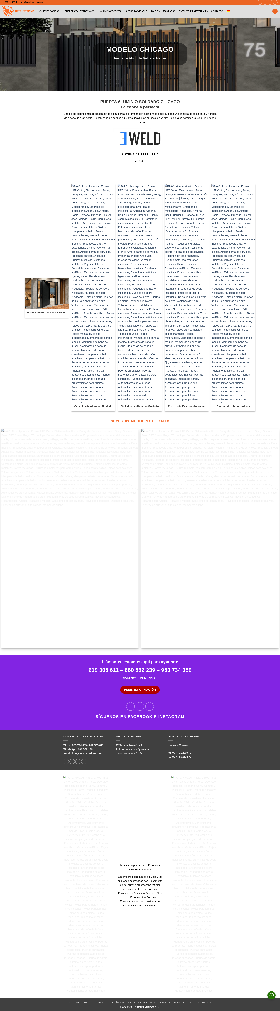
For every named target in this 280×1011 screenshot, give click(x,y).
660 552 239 (140, 670)
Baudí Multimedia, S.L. (149, 1007)
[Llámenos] (275, 2)
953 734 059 (176, 670)
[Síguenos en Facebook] (260, 2)
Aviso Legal (75, 1002)
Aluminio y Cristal (111, 11)
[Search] (275, 11)
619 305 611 (96, 745)
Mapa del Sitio (182, 1002)
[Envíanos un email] (270, 2)
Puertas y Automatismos (79, 11)
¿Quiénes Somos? (49, 11)
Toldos (155, 11)
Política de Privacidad (97, 1002)
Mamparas (169, 11)
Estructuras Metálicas (193, 11)
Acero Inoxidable (136, 11)
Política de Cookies (123, 1002)
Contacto (217, 11)
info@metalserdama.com (87, 753)
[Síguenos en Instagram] (265, 2)
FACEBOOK (140, 716)
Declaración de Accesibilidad (154, 1002)
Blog (196, 1002)
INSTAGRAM (171, 716)
